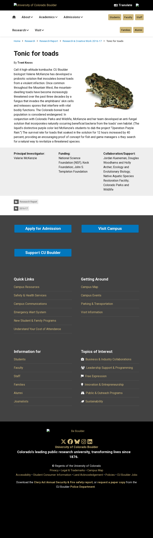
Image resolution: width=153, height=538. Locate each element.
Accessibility (23, 474)
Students (115, 17)
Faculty (128, 17)
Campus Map (89, 287)
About (26, 17)
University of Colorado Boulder (76, 447)
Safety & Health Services (30, 295)
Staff (139, 17)
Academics (47, 17)
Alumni (138, 29)
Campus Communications (30, 304)
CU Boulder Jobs (127, 474)
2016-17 (23, 208)
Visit (38, 30)
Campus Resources (26, 287)
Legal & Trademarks (73, 470)
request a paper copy (111, 482)
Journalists (21, 401)
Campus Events (91, 295)
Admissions (72, 17)
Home (17, 40)
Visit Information (92, 312)
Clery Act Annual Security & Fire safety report (63, 482)
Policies (110, 474)
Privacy (54, 470)
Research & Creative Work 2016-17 (82, 40)
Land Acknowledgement (88, 474)
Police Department (82, 486)
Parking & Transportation (97, 304)
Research (19, 30)
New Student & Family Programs (35, 320)
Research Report (49, 40)
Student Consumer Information (52, 474)
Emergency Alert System (30, 312)
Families (125, 29)
